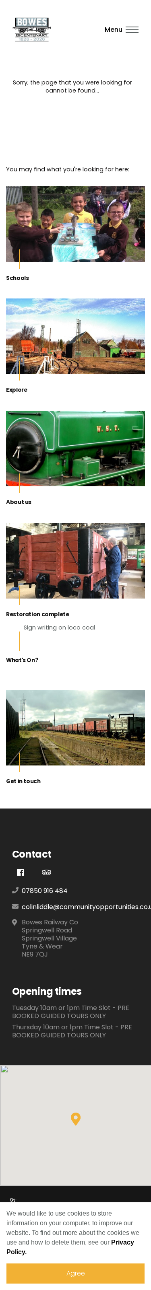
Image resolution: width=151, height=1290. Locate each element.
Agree (75, 1273)
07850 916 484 (45, 890)
